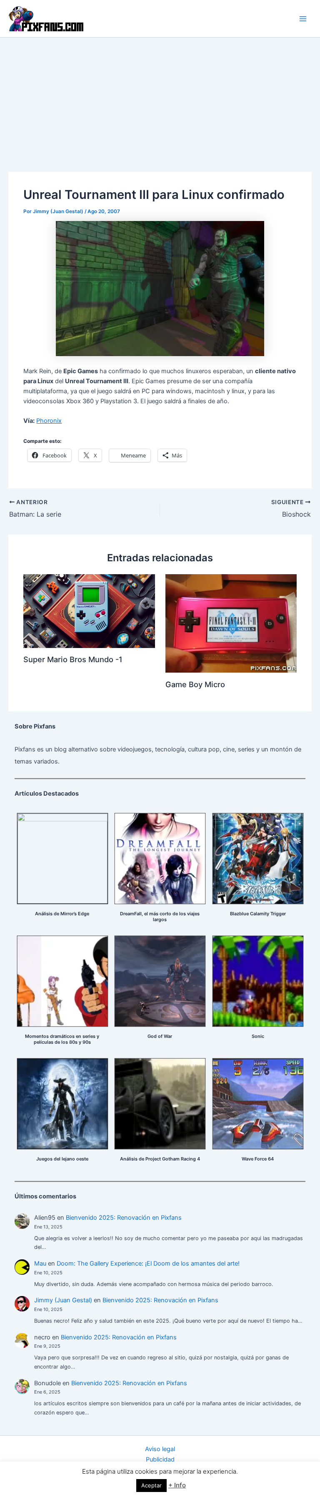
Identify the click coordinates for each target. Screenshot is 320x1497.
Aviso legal (160, 1449)
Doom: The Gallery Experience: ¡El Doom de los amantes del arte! (148, 1263)
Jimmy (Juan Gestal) (63, 1300)
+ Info (177, 1485)
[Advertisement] (160, 100)
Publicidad (160, 1459)
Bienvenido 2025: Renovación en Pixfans (124, 1217)
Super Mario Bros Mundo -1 (72, 659)
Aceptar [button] (151, 1485)
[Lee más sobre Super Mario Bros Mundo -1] (89, 610)
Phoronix (49, 420)
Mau (40, 1263)
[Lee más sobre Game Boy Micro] (231, 623)
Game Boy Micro (195, 684)
